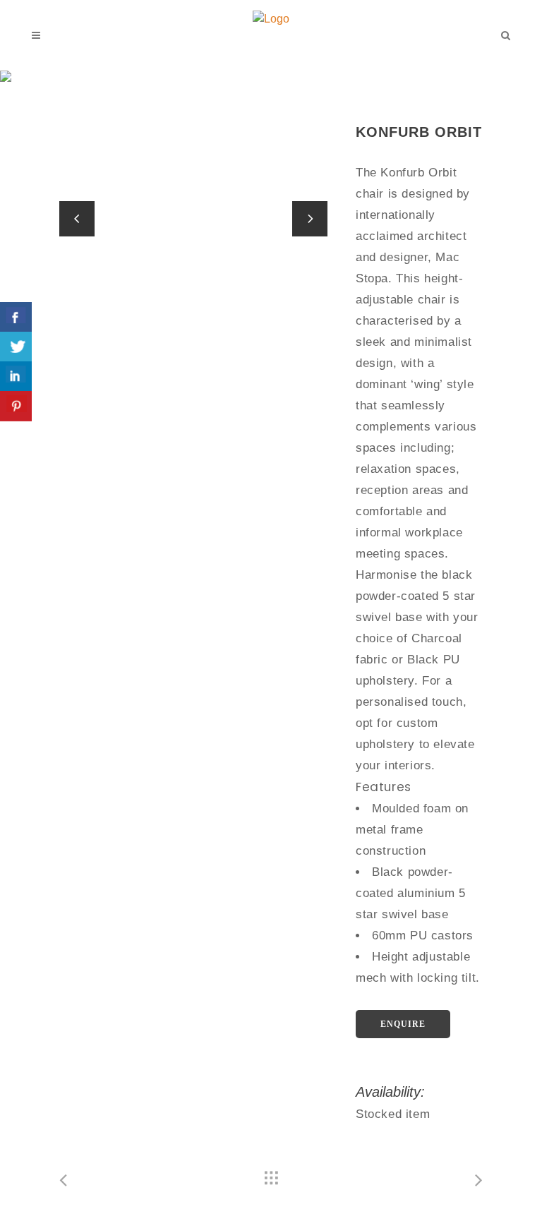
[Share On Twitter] (16, 347)
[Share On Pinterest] (16, 406)
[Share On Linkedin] (16, 376)
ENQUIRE (403, 1024)
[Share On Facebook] (16, 317)
